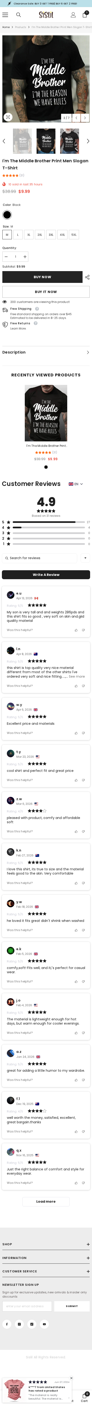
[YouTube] (44, 1324)
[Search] (18, 15)
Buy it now (46, 291)
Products (20, 27)
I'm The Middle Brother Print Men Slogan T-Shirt (46, 446)
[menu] (5, 15)
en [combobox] (76, 484)
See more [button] (76, 676)
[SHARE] (86, 277)
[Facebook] (6, 1324)
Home (6, 27)
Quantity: (9, 248)
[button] (76, 118)
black (46, 467)
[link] (84, 1397)
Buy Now (42, 277)
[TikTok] (31, 1324)
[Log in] (73, 14)
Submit (72, 1306)
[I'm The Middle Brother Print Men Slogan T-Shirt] (46, 413)
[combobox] (85, 558)
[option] (46, 78)
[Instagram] (19, 1324)
